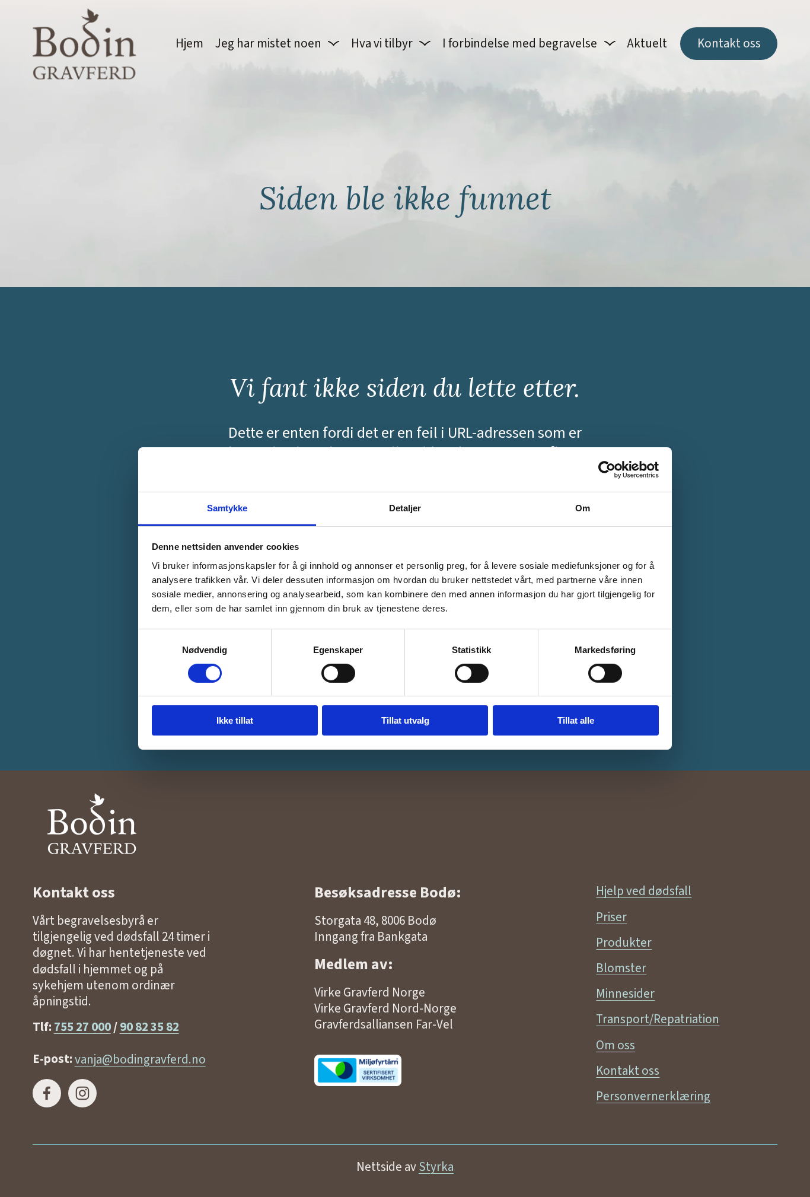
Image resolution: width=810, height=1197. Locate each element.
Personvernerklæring (653, 1096)
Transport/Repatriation (657, 1019)
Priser (611, 917)
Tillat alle (575, 721)
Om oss (615, 1045)
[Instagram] (82, 1093)
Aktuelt (647, 43)
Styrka (436, 1167)
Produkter (624, 943)
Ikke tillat (234, 721)
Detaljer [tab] (405, 508)
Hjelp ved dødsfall (643, 891)
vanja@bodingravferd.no (140, 1059)
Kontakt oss (729, 43)
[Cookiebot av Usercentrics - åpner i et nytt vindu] (607, 469)
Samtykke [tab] (227, 508)
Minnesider (625, 994)
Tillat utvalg (405, 721)
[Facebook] (47, 1093)
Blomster (621, 968)
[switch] (338, 673)
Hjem (189, 43)
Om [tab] (582, 508)
